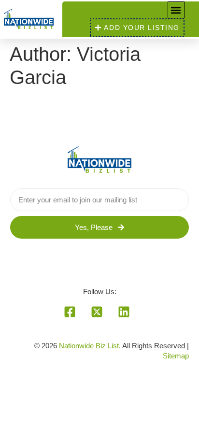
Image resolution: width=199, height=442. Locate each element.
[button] (176, 9)
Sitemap (176, 356)
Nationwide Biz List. (90, 346)
